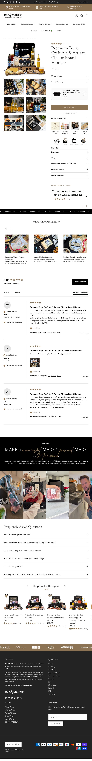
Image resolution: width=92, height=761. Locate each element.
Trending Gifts (11, 24)
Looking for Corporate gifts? (61, 185)
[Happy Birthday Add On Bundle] (85, 126)
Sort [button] (6, 292)
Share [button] (59, 332)
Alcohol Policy (9, 719)
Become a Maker (54, 673)
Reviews (51, 679)
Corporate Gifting (79, 24)
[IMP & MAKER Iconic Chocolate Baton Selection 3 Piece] (65, 126)
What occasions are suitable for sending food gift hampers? (29, 543)
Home (5, 39)
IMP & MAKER (13, 750)
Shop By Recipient (45, 24)
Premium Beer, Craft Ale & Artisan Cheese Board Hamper (22, 39)
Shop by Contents (62, 24)
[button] (69, 44)
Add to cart (69, 107)
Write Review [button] (80, 282)
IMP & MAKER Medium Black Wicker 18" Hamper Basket (71, 92)
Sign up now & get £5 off (46, 2)
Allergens (54, 158)
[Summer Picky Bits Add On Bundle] (55, 126)
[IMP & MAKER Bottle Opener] (75, 126)
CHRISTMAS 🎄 (47, 31)
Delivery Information (58, 169)
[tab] (80, 293)
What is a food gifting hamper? (17, 535)
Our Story (51, 667)
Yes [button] (49, 332)
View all (46, 589)
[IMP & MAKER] (13, 15)
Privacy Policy (9, 707)
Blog (49, 682)
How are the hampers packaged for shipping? (24, 559)
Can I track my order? (13, 567)
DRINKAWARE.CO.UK (11, 722)
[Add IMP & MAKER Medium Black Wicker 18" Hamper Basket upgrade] (85, 94)
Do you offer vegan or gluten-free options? (22, 551)
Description (55, 152)
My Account (52, 685)
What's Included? (57, 76)
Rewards (34, 31)
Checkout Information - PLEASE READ (63, 163)
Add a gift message (57, 82)
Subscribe (56, 724)
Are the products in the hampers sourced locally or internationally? (32, 574)
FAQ (49, 691)
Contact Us (51, 694)
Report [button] (53, 332)
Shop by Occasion (27, 24)
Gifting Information (57, 175)
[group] (16, 280)
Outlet (59, 31)
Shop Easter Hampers (46, 586)
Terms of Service (10, 713)
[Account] (76, 15)
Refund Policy (9, 716)
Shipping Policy (10, 710)
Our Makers (52, 670)
